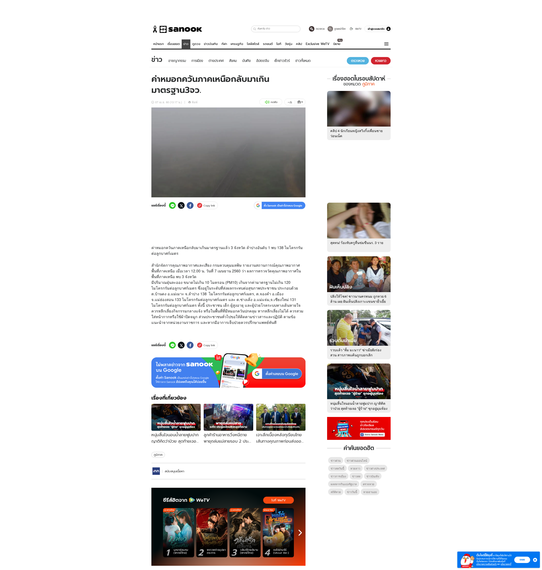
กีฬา (224, 44)
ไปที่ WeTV (278, 500)
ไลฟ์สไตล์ (253, 44)
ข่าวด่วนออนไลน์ (357, 461)
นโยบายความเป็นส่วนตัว (486, 564)
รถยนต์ (268, 44)
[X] (181, 205)
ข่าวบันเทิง (211, 44)
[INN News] (156, 471)
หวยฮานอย (370, 492)
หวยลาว (355, 468)
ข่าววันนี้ (352, 492)
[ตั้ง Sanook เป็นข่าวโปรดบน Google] (228, 370)
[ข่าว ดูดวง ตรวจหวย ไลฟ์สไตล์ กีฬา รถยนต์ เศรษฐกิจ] (176, 29)
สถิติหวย (336, 492)
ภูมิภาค (158, 455)
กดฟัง (274, 102)
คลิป (299, 44)
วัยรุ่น (288, 44)
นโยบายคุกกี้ (506, 564)
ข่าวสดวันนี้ (337, 468)
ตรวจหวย (368, 484)
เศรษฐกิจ (237, 44)
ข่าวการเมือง (338, 476)
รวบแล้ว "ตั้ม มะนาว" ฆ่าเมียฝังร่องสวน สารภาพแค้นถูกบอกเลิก (355, 352)
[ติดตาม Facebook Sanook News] (359, 428)
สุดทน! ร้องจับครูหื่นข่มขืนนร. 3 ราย (356, 242)
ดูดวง (196, 44)
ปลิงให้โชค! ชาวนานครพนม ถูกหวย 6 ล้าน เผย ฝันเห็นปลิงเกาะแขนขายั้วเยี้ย (358, 299)
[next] (300, 532)
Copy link (209, 205)
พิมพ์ (195, 102)
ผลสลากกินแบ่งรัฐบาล (344, 484)
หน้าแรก (158, 44)
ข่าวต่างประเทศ (375, 468)
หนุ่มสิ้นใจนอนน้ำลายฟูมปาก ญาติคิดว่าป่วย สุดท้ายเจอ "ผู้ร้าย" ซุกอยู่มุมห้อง (358, 406)
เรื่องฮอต (173, 44)
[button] (254, 28)
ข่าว (185, 44)
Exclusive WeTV (317, 44)
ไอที (278, 44)
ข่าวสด (356, 476)
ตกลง (522, 559)
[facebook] (190, 205)
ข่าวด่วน (336, 461)
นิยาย (336, 44)
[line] (172, 205)
